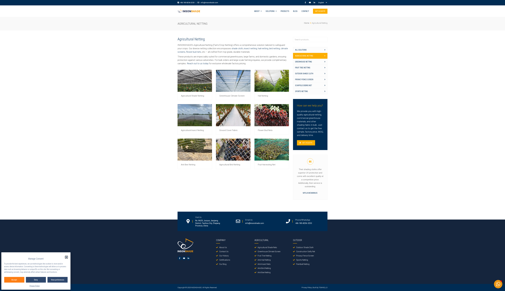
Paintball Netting (302, 264)
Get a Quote (320, 11)
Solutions (270, 11)
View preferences (57, 280)
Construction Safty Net (305, 251)
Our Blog (222, 264)
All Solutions (301, 50)
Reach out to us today (197, 63)
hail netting (263, 48)
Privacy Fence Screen (304, 79)
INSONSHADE (196, 287)
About (257, 11)
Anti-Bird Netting (264, 268)
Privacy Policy (35, 286)
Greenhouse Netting (303, 62)
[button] (66, 257)
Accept (14, 280)
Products (285, 11)
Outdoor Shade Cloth (304, 74)
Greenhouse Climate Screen (269, 251)
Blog (295, 11)
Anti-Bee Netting (264, 272)
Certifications (224, 260)
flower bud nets (193, 52)
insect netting (250, 48)
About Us (223, 247)
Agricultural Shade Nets (267, 247)
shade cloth (237, 48)
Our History (224, 256)
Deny (36, 280)
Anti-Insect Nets (264, 264)
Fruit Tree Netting (302, 68)
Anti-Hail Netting (264, 260)
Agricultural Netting (304, 56)
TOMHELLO (323, 287)
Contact (305, 11)
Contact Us (223, 251)
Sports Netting (301, 91)
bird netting (274, 48)
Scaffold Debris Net (303, 85)
